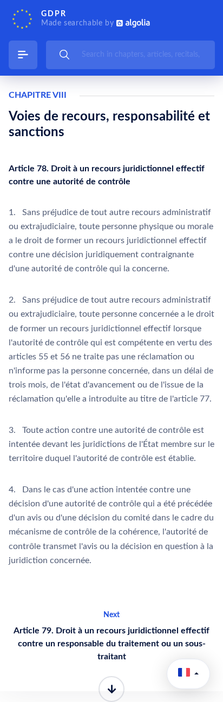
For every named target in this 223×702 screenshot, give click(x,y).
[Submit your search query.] (64, 54)
